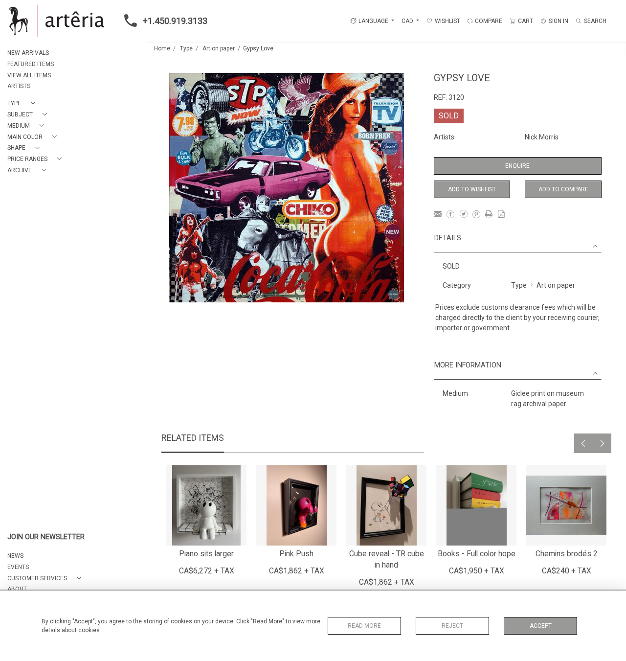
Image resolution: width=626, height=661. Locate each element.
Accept (541, 625)
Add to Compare (563, 189)
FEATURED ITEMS (30, 64)
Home (162, 48)
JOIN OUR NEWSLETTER (46, 537)
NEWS (15, 555)
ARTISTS (18, 86)
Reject (452, 625)
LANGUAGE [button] (373, 21)
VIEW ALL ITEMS (29, 75)
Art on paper (218, 48)
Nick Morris (542, 137)
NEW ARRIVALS (28, 52)
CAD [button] (408, 21)
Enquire (517, 165)
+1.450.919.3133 (175, 21)
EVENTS (18, 567)
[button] (23, 103)
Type (186, 48)
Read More (364, 625)
